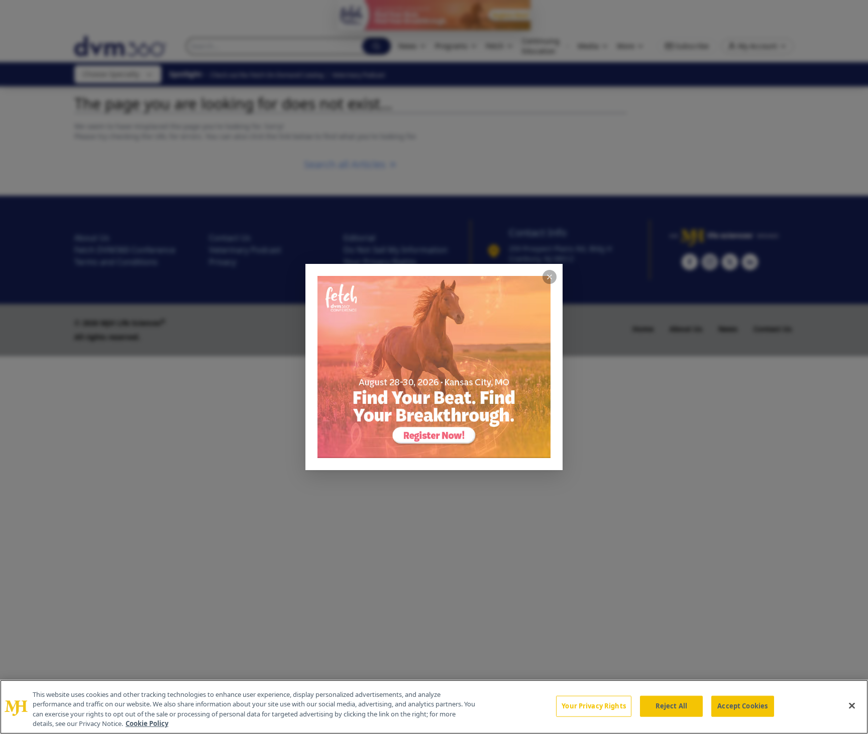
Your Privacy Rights (593, 705)
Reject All (671, 705)
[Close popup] (549, 277)
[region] (434, 707)
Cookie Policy (147, 723)
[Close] (852, 705)
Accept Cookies (742, 705)
